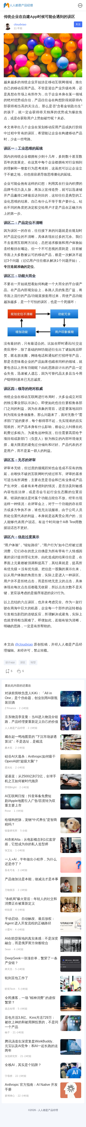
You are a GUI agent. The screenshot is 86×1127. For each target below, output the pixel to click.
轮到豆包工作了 (16, 978)
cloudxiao (20, 24)
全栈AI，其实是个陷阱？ (23, 1065)
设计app (10, 662)
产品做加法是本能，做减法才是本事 (31, 879)
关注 (78, 24)
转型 (33, 662)
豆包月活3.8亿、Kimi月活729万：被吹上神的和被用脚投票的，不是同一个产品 (31, 1022)
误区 (22, 662)
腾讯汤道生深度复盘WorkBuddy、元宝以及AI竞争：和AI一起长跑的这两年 (31, 1046)
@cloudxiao (24, 644)
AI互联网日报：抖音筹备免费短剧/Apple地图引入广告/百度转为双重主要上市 (30, 800)
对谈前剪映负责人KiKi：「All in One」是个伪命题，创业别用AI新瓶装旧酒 (31, 697)
